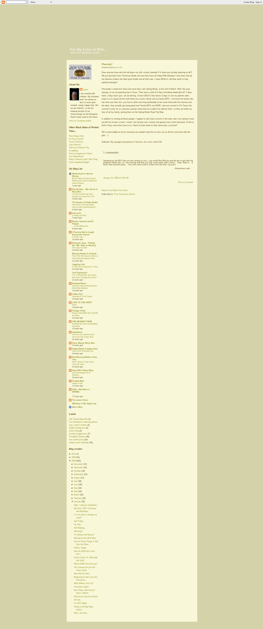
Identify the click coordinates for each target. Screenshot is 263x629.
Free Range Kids (76, 136)
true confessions (76, 439)
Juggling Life (78, 264)
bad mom (76, 213)
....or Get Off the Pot (80, 226)
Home (125, 190)
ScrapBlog (73, 150)
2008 (74, 461)
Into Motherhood (76, 156)
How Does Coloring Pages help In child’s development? (84, 206)
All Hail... (78, 600)
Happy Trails (77, 383)
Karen (85, 89)
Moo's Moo (77, 407)
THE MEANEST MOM (82, 321)
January (77, 501)
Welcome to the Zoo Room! (86, 596)
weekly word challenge (79, 442)
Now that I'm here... (82, 573)
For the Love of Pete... (88, 49)
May (76, 488)
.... (73, 394)
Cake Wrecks (75, 145)
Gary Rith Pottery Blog (82, 370)
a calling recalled (79, 215)
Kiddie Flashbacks (77, 428)
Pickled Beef (78, 381)
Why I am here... (81, 613)
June (76, 484)
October (77, 471)
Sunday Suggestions (78, 434)
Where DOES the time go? (85, 564)
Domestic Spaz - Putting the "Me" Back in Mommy (84, 244)
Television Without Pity (79, 147)
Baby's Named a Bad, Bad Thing (83, 159)
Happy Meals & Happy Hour (85, 349)
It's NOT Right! (80, 603)
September (78, 474)
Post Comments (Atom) (124, 194)
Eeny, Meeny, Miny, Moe (83, 343)
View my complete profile (80, 121)
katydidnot (77, 332)
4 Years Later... (78, 237)
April (76, 491)
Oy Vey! (77, 524)
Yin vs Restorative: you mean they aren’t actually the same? (84, 276)
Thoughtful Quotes (77, 436)
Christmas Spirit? (81, 587)
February (78, 498)
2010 (74, 454)
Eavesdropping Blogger (79, 162)
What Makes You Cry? (84, 583)
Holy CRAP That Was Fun (82, 351)
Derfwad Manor (79, 283)
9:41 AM (119, 67)
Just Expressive (79, 273)
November (78, 467)
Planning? (78, 531)
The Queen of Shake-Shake (85, 202)
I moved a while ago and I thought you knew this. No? (83, 195)
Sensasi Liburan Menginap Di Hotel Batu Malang (84, 287)
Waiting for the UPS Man (85, 538)
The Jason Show (80, 400)
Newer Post (107, 190)
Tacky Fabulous (76, 142)
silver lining (74, 431)
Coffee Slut (77, 294)
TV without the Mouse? (84, 535)
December (78, 464)
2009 (74, 457)
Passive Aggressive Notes (80, 153)
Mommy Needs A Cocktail (84, 253)
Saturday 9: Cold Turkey (82, 296)
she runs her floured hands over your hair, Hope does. (83, 335)
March (76, 495)
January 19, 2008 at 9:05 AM (116, 178)
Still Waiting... (80, 528)
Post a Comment (185, 182)
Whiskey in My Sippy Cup (84, 403)
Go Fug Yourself (76, 139)
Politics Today (80, 548)
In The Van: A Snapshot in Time (85, 267)
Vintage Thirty (78, 311)
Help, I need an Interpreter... (86, 505)
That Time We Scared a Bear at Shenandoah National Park (85, 257)
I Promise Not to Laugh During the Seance (83, 233)
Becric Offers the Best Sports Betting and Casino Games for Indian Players (84, 180)
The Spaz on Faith (79, 248)
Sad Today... (79, 521)
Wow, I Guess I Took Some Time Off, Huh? (83, 363)
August (77, 478)
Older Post (117, 190)
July (75, 481)
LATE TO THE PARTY (82, 302)
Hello (74, 305)
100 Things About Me (78, 419)
